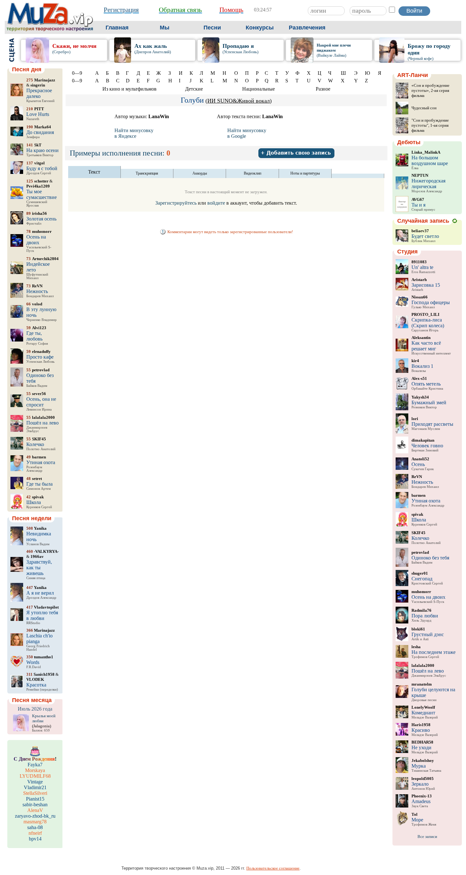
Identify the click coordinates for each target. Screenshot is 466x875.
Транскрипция (147, 173)
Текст (94, 172)
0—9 (77, 73)
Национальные (258, 89)
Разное (323, 89)
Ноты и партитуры (305, 173)
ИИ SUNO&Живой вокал (238, 101)
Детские (194, 89)
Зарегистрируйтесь (176, 203)
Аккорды (199, 173)
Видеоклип (252, 173)
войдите (216, 203)
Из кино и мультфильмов (129, 89)
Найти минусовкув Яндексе (133, 133)
